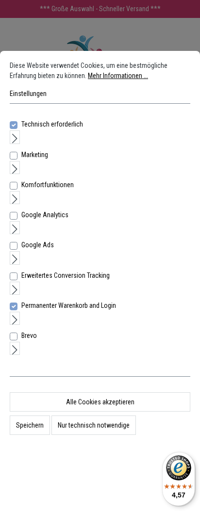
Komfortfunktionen (47, 185)
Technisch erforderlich (52, 124)
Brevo (29, 335)
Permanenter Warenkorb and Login (68, 305)
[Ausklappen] (15, 137)
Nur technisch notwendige (94, 425)
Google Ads (37, 245)
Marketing (34, 155)
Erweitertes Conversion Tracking (65, 275)
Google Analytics (44, 215)
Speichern (30, 425)
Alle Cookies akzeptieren (100, 402)
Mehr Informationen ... (118, 76)
